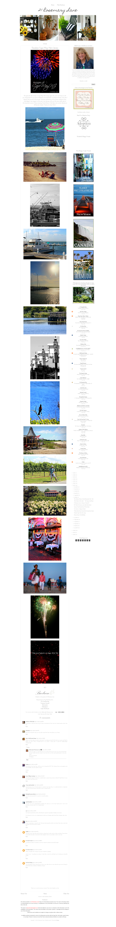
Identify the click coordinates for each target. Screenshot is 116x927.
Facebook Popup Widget (62, 540)
